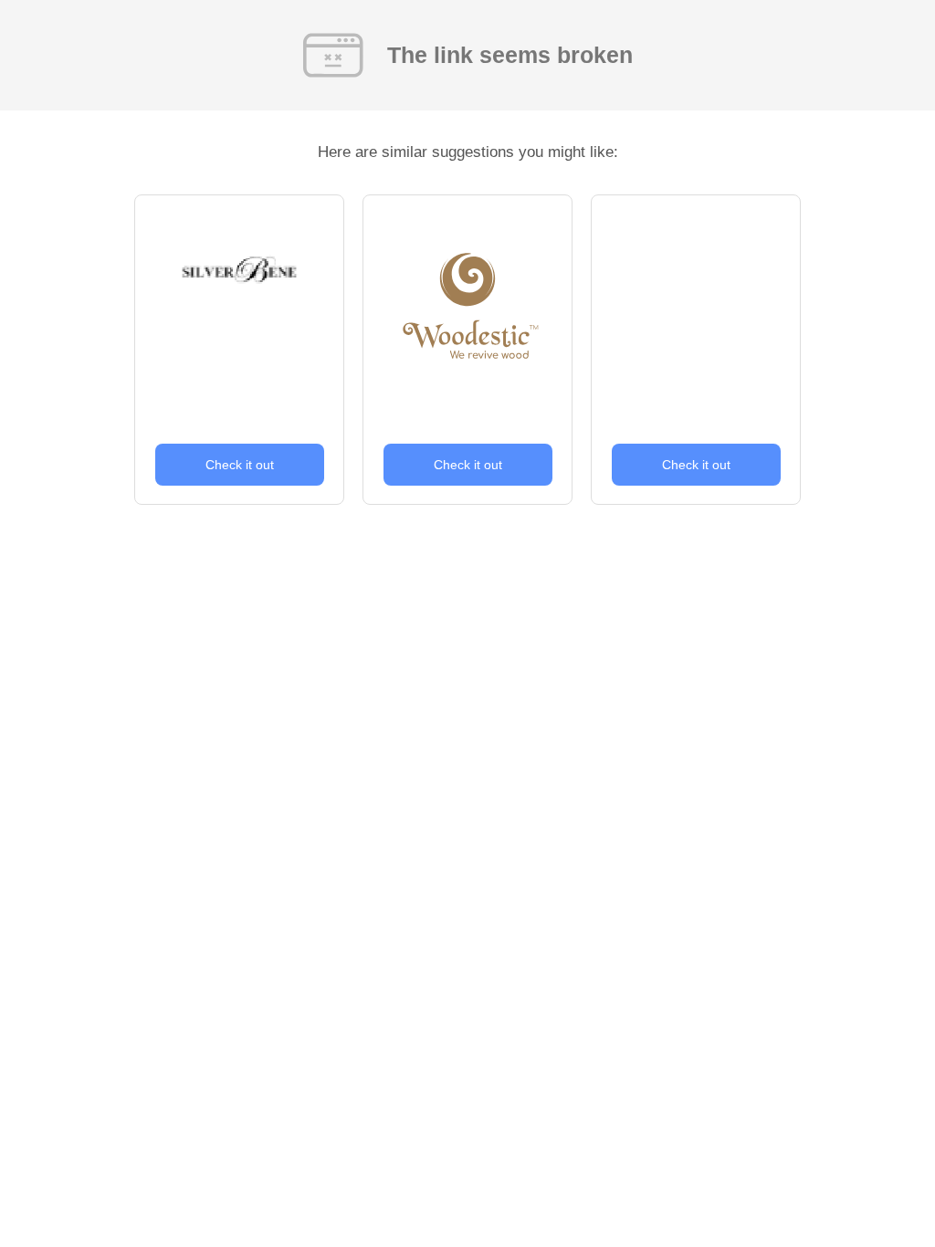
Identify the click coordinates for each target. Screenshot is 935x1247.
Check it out (239, 464)
